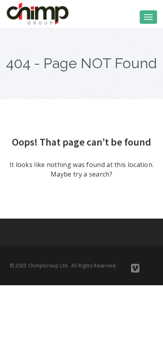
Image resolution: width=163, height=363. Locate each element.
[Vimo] (135, 269)
